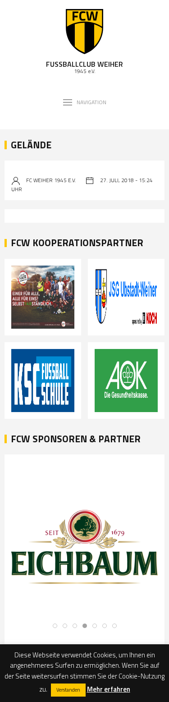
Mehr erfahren (108, 689)
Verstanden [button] (68, 689)
